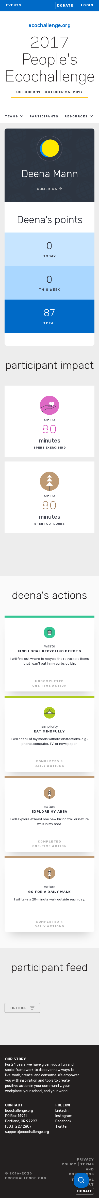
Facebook (63, 1121)
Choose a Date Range (28, 1026)
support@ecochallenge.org (27, 1132)
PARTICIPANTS (43, 116)
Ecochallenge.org (49, 25)
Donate (65, 5)
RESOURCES (76, 116)
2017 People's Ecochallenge (50, 60)
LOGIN (87, 5)
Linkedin (62, 1110)
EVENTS (14, 5)
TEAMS (11, 116)
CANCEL (17, 1071)
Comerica (47, 189)
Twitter (61, 1126)
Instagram (63, 1116)
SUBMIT (47, 1071)
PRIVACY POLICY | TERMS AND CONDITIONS (78, 1167)
